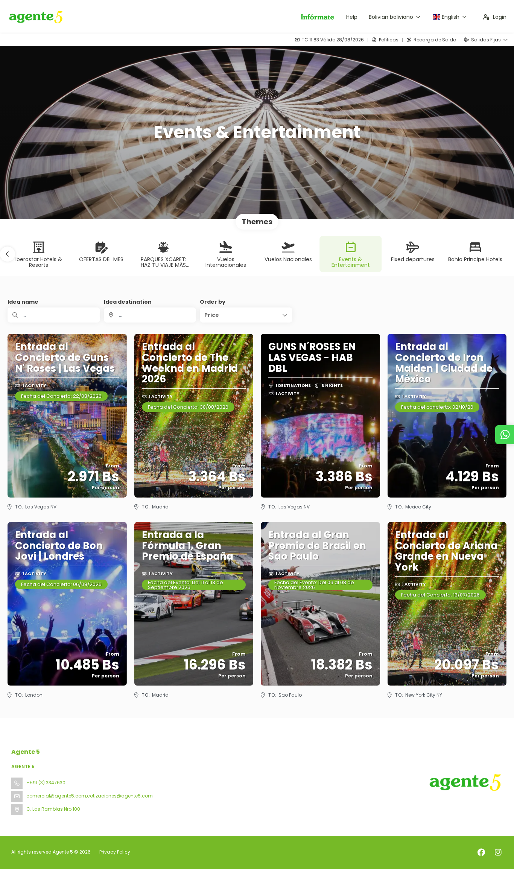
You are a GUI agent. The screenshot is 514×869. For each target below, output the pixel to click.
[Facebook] (481, 852)
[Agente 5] (464, 782)
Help (351, 17)
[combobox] (150, 315)
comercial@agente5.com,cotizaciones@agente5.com (89, 796)
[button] (7, 254)
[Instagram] (498, 852)
